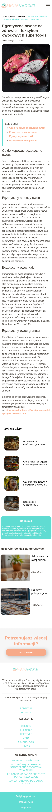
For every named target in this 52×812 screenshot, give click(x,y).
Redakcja (26, 708)
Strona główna (9, 16)
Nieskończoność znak (26, 760)
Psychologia (26, 742)
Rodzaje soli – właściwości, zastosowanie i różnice (34, 503)
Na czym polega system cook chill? (40, 591)
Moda (26, 738)
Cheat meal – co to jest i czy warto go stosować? (35, 463)
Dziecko (26, 726)
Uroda (26, 746)
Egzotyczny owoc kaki (21, 136)
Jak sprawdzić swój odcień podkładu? (40, 558)
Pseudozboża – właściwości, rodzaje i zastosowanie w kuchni (34, 443)
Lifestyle (22, 16)
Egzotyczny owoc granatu (23, 140)
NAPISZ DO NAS (26, 652)
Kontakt (26, 712)
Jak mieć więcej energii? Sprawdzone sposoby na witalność (26, 767)
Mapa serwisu (26, 802)
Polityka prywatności (26, 796)
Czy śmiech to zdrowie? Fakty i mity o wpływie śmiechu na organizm (35, 483)
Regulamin (26, 807)
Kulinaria (26, 730)
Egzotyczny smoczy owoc (23, 132)
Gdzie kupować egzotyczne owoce (27, 128)
